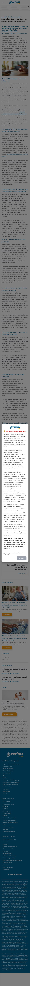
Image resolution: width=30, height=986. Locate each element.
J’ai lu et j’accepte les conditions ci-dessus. (14, 554)
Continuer (22, 558)
